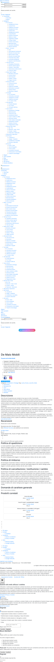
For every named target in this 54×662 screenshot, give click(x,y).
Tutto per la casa (12, 113)
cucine (22, 383)
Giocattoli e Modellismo (14, 45)
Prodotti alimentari (13, 104)
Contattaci (8, 533)
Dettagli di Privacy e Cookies (7, 594)
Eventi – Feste (12, 145)
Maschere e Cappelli (13, 91)
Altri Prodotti (9, 135)
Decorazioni (11, 84)
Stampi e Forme (12, 89)
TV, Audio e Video (12, 100)
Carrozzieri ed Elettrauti (14, 59)
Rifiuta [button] (22, 577)
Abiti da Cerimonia (13, 46)
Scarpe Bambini (12, 33)
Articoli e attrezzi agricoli (14, 65)
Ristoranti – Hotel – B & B (14, 129)
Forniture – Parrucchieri (14, 67)
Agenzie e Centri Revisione (14, 60)
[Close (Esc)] (0, 610)
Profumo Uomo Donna (13, 41)
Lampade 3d (11, 137)
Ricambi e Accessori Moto (14, 56)
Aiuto (4, 540)
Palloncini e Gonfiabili (13, 86)
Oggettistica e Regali (13, 38)
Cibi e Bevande (9, 102)
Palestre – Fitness (12, 78)
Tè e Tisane (11, 105)
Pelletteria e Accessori (13, 27)
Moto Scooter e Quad (13, 54)
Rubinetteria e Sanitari (13, 121)
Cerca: (2, 4)
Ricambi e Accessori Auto (14, 52)
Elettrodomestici (12, 111)
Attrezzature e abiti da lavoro (15, 68)
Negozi (5, 155)
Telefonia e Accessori (13, 99)
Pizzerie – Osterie (12, 131)
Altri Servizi (6, 161)
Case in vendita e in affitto (14, 116)
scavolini (31, 383)
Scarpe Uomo (12, 30)
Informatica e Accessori (14, 96)
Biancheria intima (12, 43)
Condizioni (5, 535)
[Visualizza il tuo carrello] (1, 8)
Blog (5, 158)
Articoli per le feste (10, 81)
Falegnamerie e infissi (13, 124)
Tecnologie (8, 92)
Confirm (8, 652)
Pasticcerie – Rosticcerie (14, 132)
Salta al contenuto (4, 0)
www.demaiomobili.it (6, 419)
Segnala (8, 629)
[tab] (6, 384)
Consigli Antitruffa (9, 543)
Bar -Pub (11, 127)
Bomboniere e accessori (14, 88)
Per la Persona (9, 22)
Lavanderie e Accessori (14, 150)
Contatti (5, 532)
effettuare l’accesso (8, 428)
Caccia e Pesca (12, 75)
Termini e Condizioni (10, 536)
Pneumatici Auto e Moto (14, 57)
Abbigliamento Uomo (13, 29)
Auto (10, 49)
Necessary (3, 598)
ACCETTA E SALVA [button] (4, 606)
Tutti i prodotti (7, 156)
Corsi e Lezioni (12, 148)
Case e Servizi (9, 108)
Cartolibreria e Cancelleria (14, 140)
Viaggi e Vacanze (12, 80)
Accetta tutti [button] (17, 577)
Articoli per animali (13, 118)
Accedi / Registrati (5, 14)
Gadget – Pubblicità (13, 139)
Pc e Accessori (12, 94)
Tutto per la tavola (13, 83)
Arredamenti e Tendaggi (14, 110)
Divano (27, 383)
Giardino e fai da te (13, 123)
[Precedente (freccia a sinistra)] (0, 661)
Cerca (24, 4)
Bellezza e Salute (12, 37)
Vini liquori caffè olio (13, 107)
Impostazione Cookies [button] (6, 577)
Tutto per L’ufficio (12, 70)
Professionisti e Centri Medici (15, 151)
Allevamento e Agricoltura (11, 134)
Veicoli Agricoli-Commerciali (15, 51)
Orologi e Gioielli (12, 40)
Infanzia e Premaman (13, 35)
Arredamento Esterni (13, 115)
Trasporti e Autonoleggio (14, 153)
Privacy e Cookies (9, 538)
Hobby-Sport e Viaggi (11, 72)
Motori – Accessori (10, 48)
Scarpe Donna (12, 25)
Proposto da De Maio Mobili (8, 358)
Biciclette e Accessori (13, 73)
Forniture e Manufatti (13, 142)
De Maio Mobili (4, 430)
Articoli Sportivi (12, 76)
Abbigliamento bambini (14, 32)
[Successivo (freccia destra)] (1, 661)
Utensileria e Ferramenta (14, 64)
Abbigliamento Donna (13, 24)
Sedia (35, 383)
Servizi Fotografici (13, 147)
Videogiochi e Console (13, 97)
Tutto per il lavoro (10, 62)
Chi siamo (5, 530)
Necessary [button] (2, 596)
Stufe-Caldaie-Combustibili (14, 119)
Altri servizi (8, 143)
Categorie (6, 21)
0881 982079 (11, 372)
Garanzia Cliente (9, 541)
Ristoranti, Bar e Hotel (11, 126)
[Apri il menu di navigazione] (1, 167)
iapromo (6, 159)
